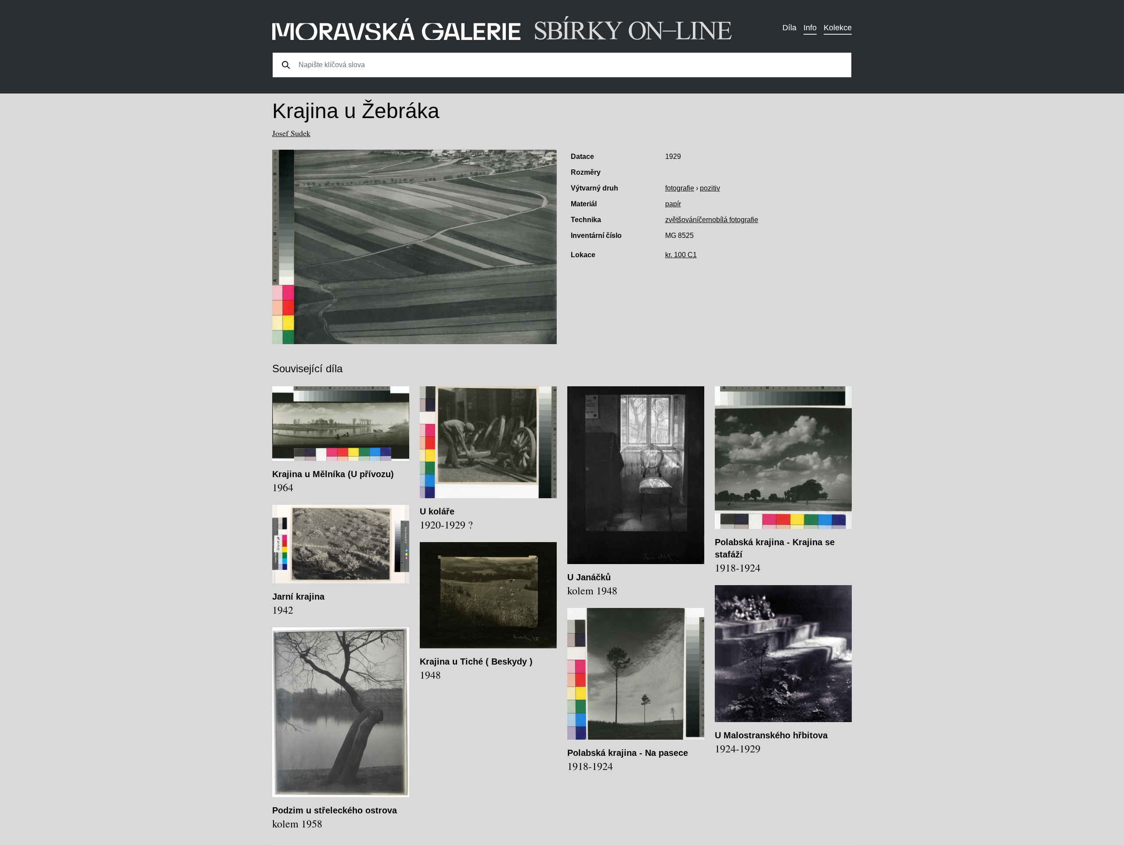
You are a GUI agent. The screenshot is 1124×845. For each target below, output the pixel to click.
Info (810, 27)
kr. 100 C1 (681, 255)
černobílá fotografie (728, 219)
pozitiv (710, 188)
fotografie (679, 188)
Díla (789, 27)
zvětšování (682, 219)
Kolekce (838, 27)
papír (673, 204)
